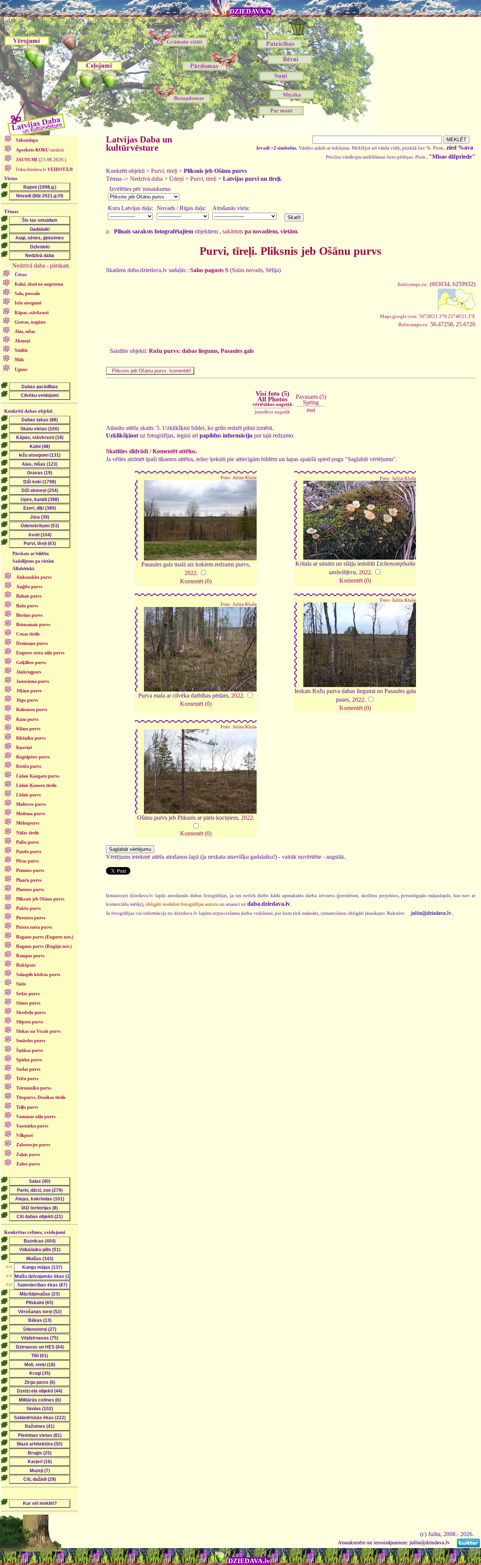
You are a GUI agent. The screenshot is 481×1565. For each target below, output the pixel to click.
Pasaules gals (237, 351)
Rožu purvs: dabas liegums (183, 351)
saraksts (40, 150)
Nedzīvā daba (146, 179)
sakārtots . (260, 231)
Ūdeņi (176, 179)
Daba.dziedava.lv (44, 169)
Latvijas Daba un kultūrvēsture (139, 144)
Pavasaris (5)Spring (311, 399)
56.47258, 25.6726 (436, 324)
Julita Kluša (245, 477)
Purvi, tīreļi (164, 171)
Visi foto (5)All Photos (272, 398)
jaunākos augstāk (272, 412)
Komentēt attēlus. (175, 451)
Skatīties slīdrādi (127, 451)
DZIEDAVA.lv (250, 11)
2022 (191, 573)
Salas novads (247, 270)
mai (311, 410)
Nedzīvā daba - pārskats (40, 265)
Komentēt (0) (196, 581)
